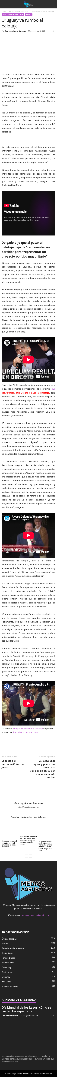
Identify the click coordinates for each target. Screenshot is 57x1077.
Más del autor (40, 816)
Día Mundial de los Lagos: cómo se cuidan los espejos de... (26, 1009)
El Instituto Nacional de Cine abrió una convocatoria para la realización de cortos (28, 840)
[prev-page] (26, 856)
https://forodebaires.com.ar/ (28, 807)
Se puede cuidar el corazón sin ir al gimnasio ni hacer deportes (9, 844)
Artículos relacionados (21, 816)
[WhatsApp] (19, 39)
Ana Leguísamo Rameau (15, 31)
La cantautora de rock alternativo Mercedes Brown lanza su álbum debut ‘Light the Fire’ (45, 846)
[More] (41, 39)
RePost (28, 14)
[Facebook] (5, 39)
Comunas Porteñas (10, 1015)
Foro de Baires (8, 958)
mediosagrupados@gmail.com (35, 915)
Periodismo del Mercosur (18, 11)
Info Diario (6, 982)
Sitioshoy (6, 977)
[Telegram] (34, 39)
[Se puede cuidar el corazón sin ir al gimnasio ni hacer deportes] (10, 830)
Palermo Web (8, 962)
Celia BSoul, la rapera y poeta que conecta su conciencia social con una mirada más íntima (42, 769)
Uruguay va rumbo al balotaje (28, 728)
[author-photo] (28, 792)
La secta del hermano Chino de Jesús (13, 764)
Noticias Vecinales (10, 986)
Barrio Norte (7, 972)
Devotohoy (6, 967)
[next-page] (30, 856)
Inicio (4, 11)
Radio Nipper (7, 953)
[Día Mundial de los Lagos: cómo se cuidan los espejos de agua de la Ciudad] (28, 1035)
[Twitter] (12, 39)
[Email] (26, 39)
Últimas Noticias (9, 939)
